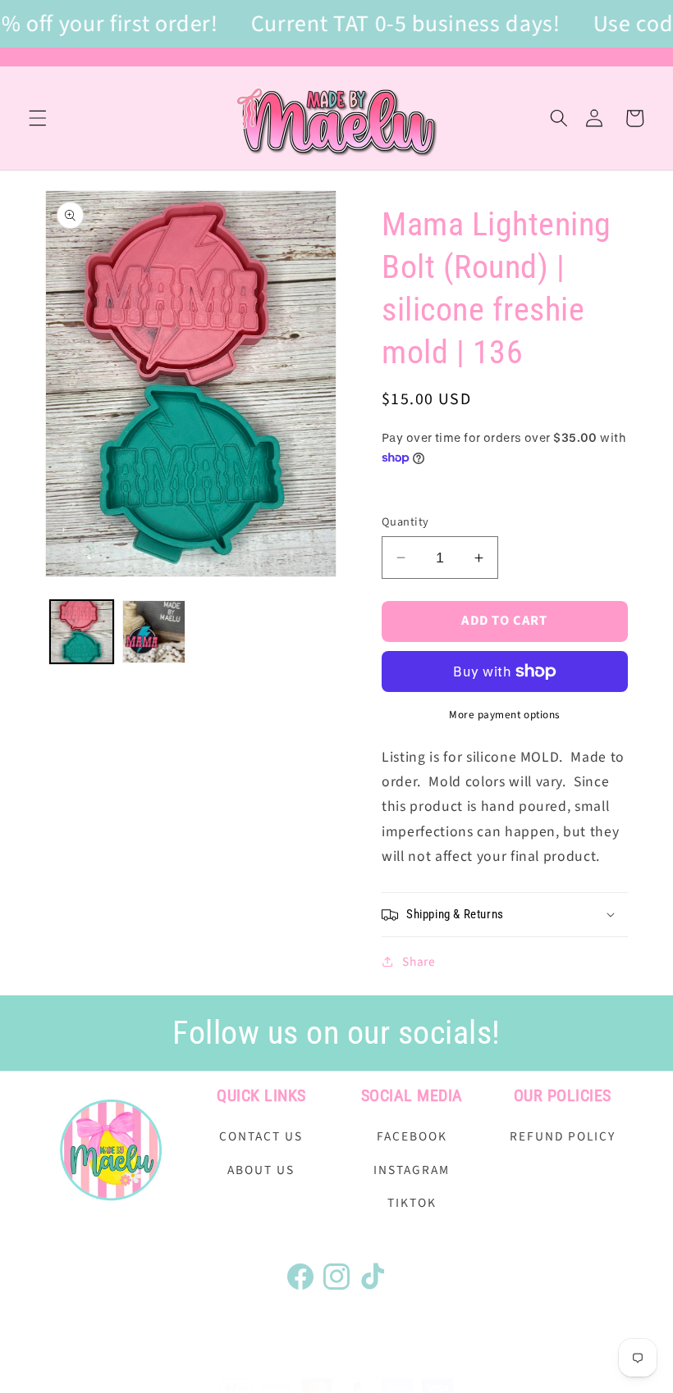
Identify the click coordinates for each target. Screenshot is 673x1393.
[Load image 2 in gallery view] (153, 631)
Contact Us (261, 1136)
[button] (37, 118)
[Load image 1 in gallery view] (81, 631)
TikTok (412, 1203)
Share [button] (418, 962)
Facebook (412, 1136)
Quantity (405, 522)
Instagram (411, 1170)
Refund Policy (563, 1136)
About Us (261, 1170)
